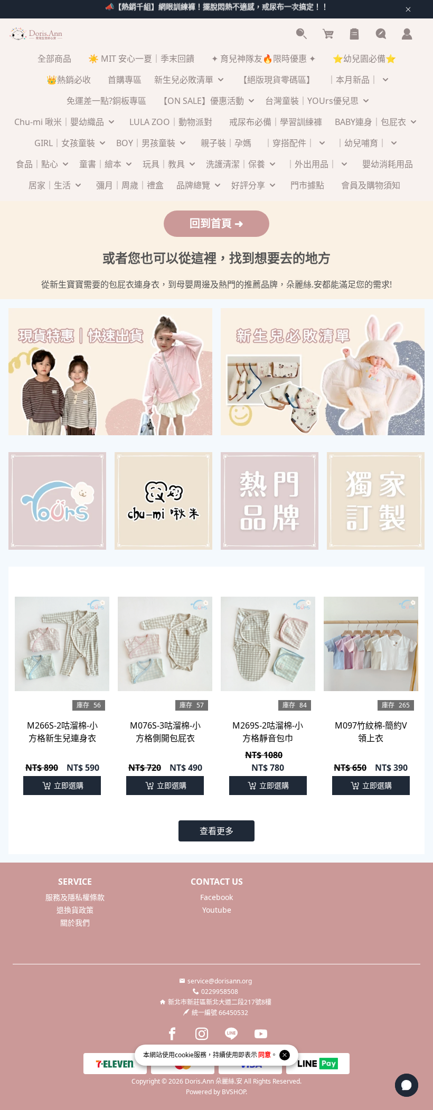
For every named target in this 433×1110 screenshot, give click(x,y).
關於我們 (75, 922)
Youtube (216, 910)
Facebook (216, 897)
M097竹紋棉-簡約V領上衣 (371, 732)
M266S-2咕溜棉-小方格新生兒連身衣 (62, 732)
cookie (184, 1054)
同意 (264, 1054)
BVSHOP (234, 1091)
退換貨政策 (75, 910)
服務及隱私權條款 (75, 897)
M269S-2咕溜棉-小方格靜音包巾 (267, 732)
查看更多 (216, 831)
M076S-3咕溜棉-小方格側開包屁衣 (165, 732)
